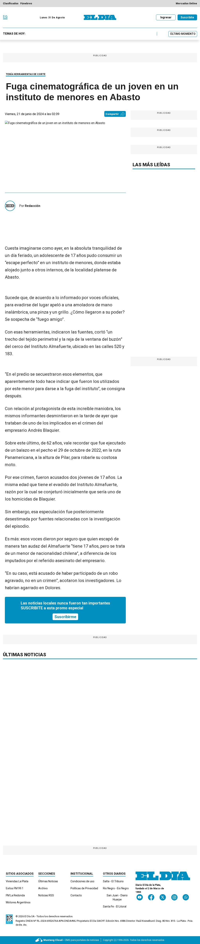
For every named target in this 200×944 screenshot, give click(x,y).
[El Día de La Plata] (100, 17)
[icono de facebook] (151, 897)
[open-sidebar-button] (5, 17)
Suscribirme (65, 616)
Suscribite (187, 17)
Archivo (43, 888)
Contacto (76, 895)
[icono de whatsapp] (186, 897)
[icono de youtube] (140, 897)
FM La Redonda (15, 895)
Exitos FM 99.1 (14, 888)
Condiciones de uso (82, 881)
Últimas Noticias (48, 881)
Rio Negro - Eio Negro (116, 888)
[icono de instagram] (174, 897)
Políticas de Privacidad (84, 888)
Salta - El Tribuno (113, 881)
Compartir (112, 114)
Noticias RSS (46, 895)
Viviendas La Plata (17, 881)
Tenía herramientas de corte (26, 74)
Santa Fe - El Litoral (114, 906)
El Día (27, 916)
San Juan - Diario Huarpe (117, 897)
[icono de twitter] (162, 897)
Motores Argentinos (18, 902)
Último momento (183, 33)
